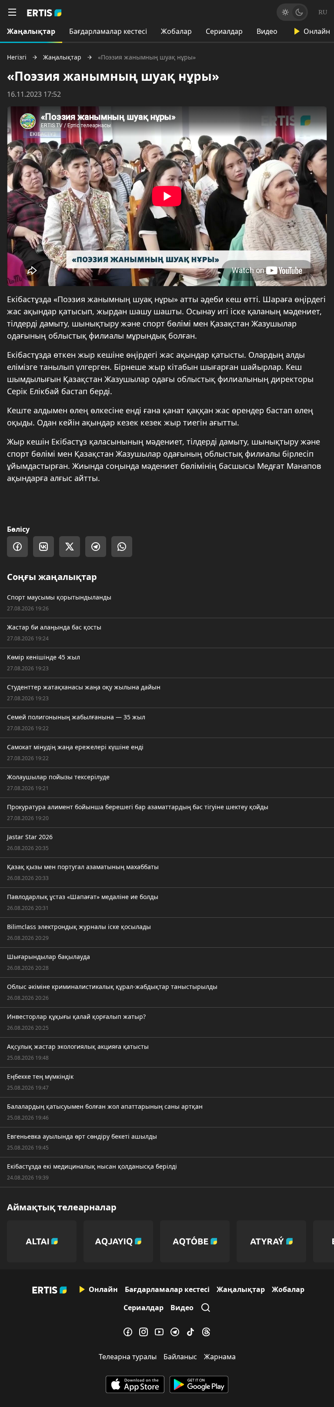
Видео (267, 31)
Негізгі (17, 57)
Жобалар (176, 31)
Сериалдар (224, 31)
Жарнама (220, 1356)
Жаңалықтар (31, 31)
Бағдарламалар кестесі (108, 31)
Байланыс (180, 1356)
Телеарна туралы (128, 1356)
